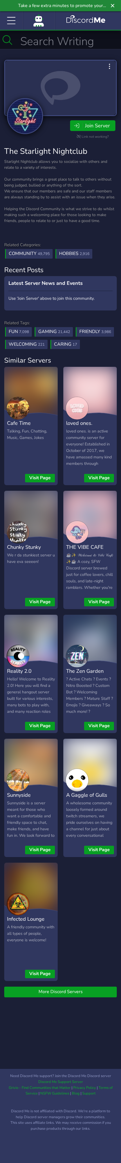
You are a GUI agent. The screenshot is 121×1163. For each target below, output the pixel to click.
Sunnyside (19, 794)
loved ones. (79, 423)
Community (29, 253)
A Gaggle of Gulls (86, 794)
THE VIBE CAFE (85, 547)
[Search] (7, 40)
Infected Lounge (25, 918)
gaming (54, 332)
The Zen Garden (85, 670)
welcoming (27, 344)
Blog (76, 1093)
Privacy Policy (84, 1087)
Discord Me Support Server (60, 1081)
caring (65, 344)
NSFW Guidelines (54, 1093)
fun (19, 332)
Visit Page (40, 478)
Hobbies (74, 253)
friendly (95, 332)
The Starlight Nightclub (45, 151)
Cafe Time (19, 423)
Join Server (97, 125)
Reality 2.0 (19, 670)
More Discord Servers (61, 992)
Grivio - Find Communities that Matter (40, 1087)
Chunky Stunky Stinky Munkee (24, 551)
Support (89, 1093)
